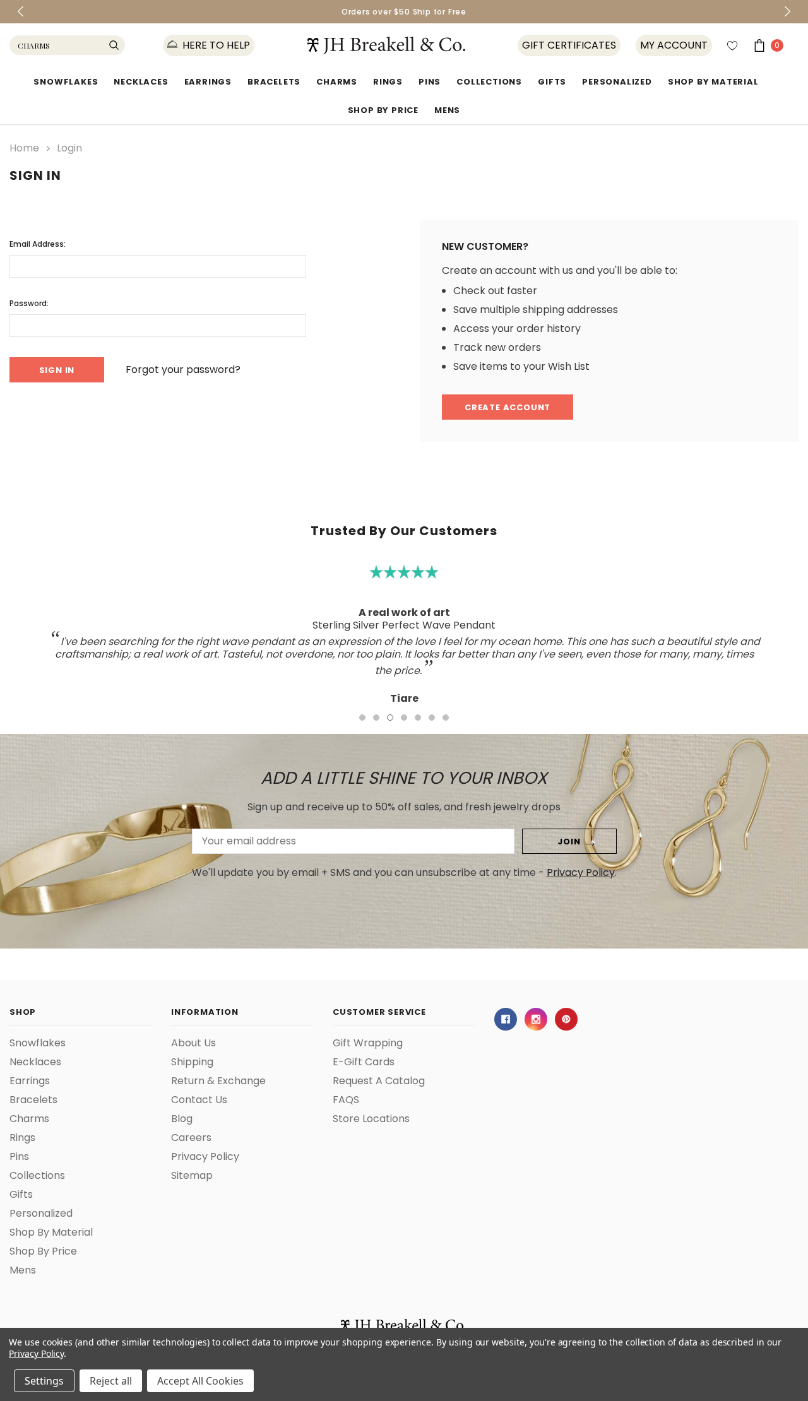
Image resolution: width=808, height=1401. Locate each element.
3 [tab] (390, 717)
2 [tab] (376, 717)
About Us (193, 1043)
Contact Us (199, 1100)
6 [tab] (432, 717)
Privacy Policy (581, 872)
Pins (430, 82)
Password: (29, 303)
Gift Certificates (569, 45)
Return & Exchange (218, 1081)
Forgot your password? (183, 370)
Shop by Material (713, 82)
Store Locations (371, 1119)
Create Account (507, 407)
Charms (336, 82)
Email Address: (37, 244)
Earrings (208, 82)
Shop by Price (383, 110)
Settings (44, 1381)
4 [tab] (404, 717)
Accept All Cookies (200, 1381)
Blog (182, 1119)
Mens (447, 110)
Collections (489, 82)
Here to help (215, 45)
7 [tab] (446, 717)
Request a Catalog (379, 1081)
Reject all (111, 1381)
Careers (191, 1138)
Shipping (192, 1062)
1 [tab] (362, 717)
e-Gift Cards (364, 1062)
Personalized (617, 82)
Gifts (552, 82)
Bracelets (273, 82)
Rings (388, 82)
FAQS (346, 1100)
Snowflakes (65, 82)
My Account (674, 45)
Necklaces (141, 82)
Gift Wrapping (368, 1043)
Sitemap (192, 1175)
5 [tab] (418, 717)
